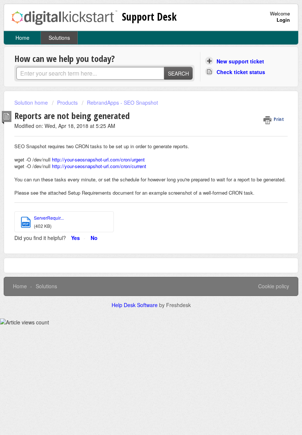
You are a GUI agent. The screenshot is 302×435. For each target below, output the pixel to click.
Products (67, 102)
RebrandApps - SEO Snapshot (122, 102)
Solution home (31, 102)
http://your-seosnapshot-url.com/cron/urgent (98, 159)
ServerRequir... (49, 218)
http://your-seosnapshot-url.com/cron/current (99, 166)
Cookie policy (273, 286)
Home (22, 37)
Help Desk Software (135, 305)
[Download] (137, 213)
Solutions (59, 37)
